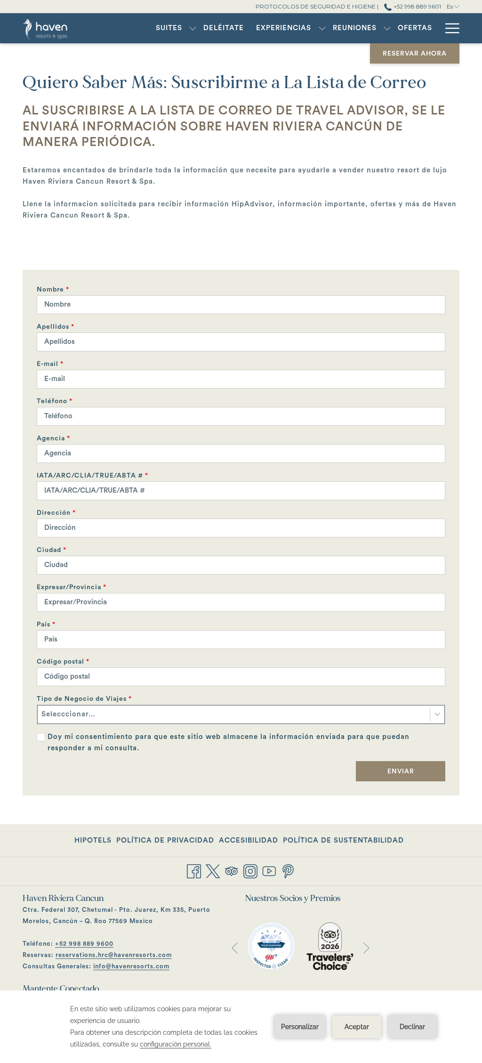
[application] (241, 1026)
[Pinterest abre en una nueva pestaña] (288, 871)
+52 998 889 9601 (416, 6)
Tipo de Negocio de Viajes (84, 699)
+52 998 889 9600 (84, 944)
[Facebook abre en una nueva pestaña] (194, 871)
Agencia (53, 438)
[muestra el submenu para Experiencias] (322, 28)
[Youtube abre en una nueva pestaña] (269, 871)
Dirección (56, 513)
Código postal (63, 661)
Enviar (400, 771)
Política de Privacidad (165, 840)
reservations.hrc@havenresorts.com (114, 955)
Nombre (53, 289)
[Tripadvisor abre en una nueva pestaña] (232, 871)
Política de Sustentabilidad (343, 840)
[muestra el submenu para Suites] (192, 28)
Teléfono (54, 401)
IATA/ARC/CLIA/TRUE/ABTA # (92, 475)
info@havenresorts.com (131, 966)
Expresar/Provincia (71, 587)
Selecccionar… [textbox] (68, 714)
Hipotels (93, 843)
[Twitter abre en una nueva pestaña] (213, 871)
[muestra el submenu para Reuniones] (387, 28)
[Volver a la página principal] (56, 28)
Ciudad (51, 550)
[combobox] (241, 714)
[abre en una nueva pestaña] (271, 945)
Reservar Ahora (415, 53)
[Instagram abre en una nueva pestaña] (250, 871)
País (46, 624)
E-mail (50, 364)
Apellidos (55, 327)
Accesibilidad (248, 840)
